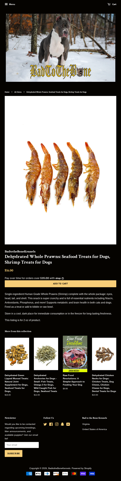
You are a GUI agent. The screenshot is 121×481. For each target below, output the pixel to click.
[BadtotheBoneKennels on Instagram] (56, 425)
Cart (114, 4)
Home (7, 92)
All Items (18, 92)
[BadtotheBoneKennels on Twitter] (45, 425)
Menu (12, 4)
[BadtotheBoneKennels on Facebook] (51, 425)
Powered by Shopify (82, 468)
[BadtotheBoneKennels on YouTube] (68, 425)
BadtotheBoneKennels (59, 468)
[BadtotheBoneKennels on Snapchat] (62, 425)
